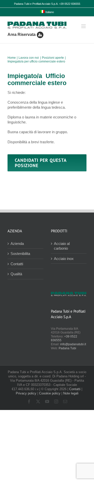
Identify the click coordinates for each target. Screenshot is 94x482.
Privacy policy (26, 393)
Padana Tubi (67, 348)
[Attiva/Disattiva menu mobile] (83, 26)
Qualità (16, 274)
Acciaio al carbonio (62, 246)
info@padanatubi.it (73, 344)
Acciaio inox (64, 258)
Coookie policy (49, 393)
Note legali (70, 393)
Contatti (17, 264)
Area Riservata (22, 34)
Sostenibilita (20, 253)
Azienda (17, 243)
